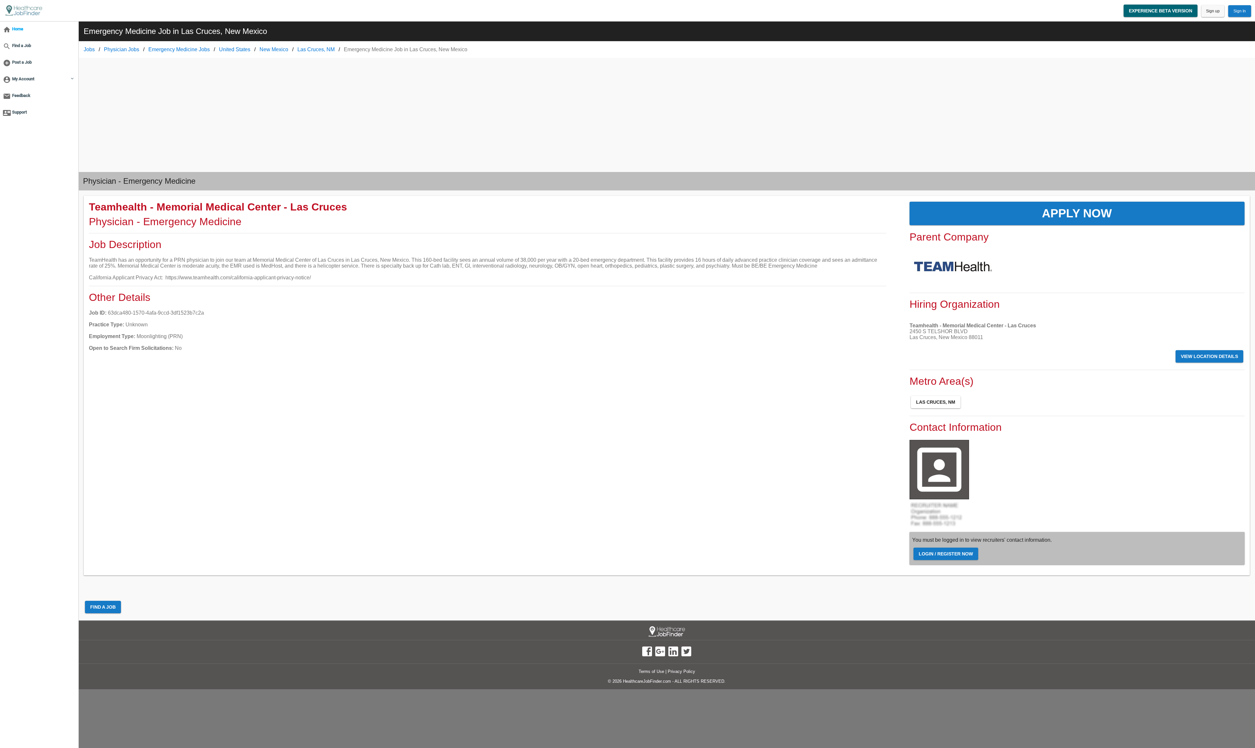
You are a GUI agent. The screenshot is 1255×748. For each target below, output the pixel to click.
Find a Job (103, 607)
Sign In (1239, 11)
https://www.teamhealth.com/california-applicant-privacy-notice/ (238, 277)
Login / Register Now (946, 553)
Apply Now (1077, 213)
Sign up (1213, 11)
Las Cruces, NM (935, 402)
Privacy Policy (681, 671)
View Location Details (1209, 356)
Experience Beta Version (1160, 10)
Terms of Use (651, 671)
